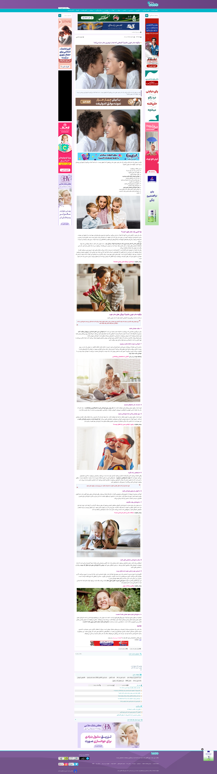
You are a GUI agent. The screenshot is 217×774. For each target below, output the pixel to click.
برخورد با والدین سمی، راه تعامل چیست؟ (123, 424)
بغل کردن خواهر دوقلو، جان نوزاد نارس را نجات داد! (130, 688)
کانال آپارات (113, 764)
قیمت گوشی (112, 677)
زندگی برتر (98, 764)
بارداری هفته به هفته (146, 764)
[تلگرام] (73, 765)
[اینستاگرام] (63, 765)
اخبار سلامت (84, 10)
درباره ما (134, 764)
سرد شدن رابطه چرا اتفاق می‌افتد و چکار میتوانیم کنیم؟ (129, 696)
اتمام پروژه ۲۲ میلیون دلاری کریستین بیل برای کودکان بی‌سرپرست (127, 690)
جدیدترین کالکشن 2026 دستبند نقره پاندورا (97, 677)
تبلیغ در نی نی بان (105, 764)
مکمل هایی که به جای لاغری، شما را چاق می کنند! (130, 701)
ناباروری (138, 10)
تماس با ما (128, 764)
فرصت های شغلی (121, 764)
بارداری (131, 10)
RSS (93, 764)
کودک (113, 10)
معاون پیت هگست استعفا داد (134, 709)
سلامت (106, 10)
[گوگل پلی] (74, 758)
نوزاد (119, 10)
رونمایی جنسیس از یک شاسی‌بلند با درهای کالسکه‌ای (129, 715)
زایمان (124, 10)
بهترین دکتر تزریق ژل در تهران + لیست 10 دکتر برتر (136, 667)
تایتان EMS (128, 681)
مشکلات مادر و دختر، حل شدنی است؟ (124, 513)
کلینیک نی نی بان (117, 638)
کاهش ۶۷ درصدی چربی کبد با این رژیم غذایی (130, 712)
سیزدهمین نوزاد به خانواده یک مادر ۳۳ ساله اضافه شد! (129, 698)
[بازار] (63, 758)
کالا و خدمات (71, 10)
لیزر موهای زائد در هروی (118, 681)
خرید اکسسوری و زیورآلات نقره (134, 677)
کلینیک (77, 10)
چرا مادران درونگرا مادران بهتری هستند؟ (124, 262)
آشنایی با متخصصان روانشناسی (120, 357)
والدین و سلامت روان (128, 586)
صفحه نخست (154, 10)
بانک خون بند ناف (137, 681)
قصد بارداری (146, 10)
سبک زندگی (99, 10)
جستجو (139, 764)
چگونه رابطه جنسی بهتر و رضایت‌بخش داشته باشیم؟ (129, 693)
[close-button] (202, 749)
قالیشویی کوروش (81, 677)
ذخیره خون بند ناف (121, 677)
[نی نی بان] (153, 4)
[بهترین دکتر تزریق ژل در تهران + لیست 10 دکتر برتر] (136, 660)
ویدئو (91, 10)
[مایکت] (84, 758)
